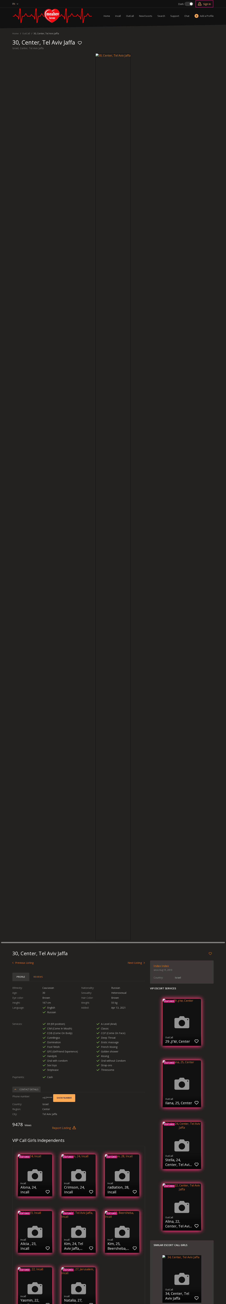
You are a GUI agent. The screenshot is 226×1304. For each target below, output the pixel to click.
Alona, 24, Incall (28, 1189)
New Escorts (145, 16)
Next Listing (135, 962)
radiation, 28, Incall (118, 1189)
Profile (21, 976)
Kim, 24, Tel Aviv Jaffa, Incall (73, 1246)
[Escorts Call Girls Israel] (52, 15)
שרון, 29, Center (177, 1041)
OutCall (130, 16)
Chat (186, 16)
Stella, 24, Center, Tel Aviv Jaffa (178, 1162)
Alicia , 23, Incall (28, 1246)
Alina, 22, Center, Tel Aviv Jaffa (178, 1224)
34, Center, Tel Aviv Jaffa (177, 1296)
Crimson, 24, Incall (74, 1189)
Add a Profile (207, 16)
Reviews (38, 976)
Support (174, 16)
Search (161, 16)
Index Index (161, 966)
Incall (118, 16)
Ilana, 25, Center (178, 1103)
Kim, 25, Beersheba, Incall (117, 1246)
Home (107, 16)
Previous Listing (24, 962)
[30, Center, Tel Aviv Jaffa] (113, 55)
